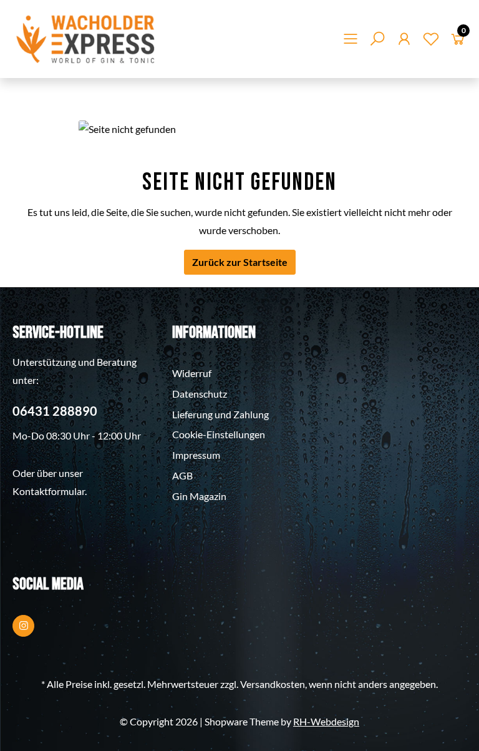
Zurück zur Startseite (240, 262)
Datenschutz (199, 394)
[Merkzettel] (431, 41)
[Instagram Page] (23, 626)
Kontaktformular (48, 491)
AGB (182, 475)
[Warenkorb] (458, 41)
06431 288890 (54, 410)
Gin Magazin (199, 496)
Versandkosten (272, 684)
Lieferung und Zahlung (220, 414)
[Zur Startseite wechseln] (87, 39)
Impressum (196, 455)
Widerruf (191, 373)
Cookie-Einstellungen (218, 434)
